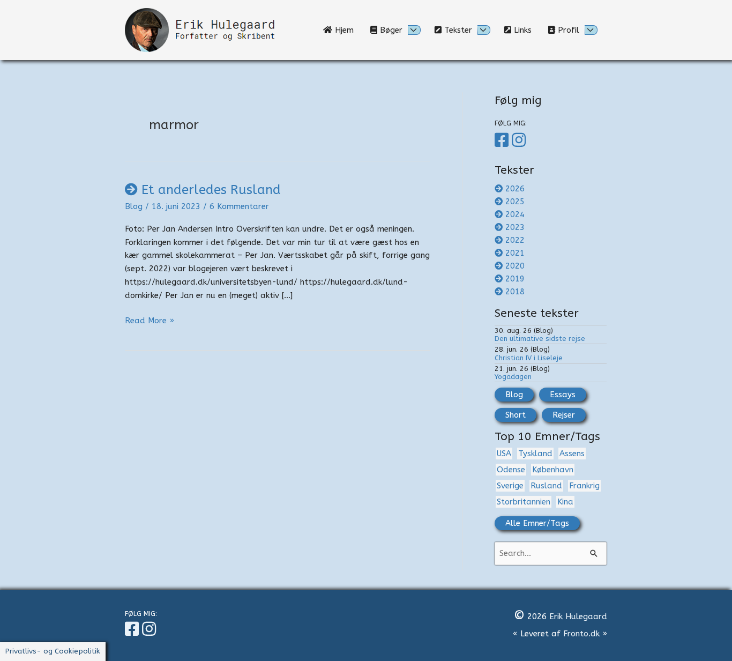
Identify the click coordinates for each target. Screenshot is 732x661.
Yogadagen (513, 377)
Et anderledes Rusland (211, 189)
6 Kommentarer (239, 206)
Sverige (510, 486)
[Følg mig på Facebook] (503, 140)
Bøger (389, 30)
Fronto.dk (581, 633)
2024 (515, 214)
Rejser (563, 415)
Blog (134, 206)
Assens (572, 453)
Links (525, 30)
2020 (515, 266)
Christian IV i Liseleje (529, 358)
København (552, 469)
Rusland (546, 486)
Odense (511, 469)
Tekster (457, 30)
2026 (515, 189)
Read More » (149, 321)
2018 (515, 291)
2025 (515, 201)
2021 (515, 253)
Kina (565, 502)
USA (504, 453)
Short (515, 415)
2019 (515, 279)
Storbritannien (523, 502)
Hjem (347, 30)
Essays (563, 394)
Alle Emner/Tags (537, 523)
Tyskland (535, 453)
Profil (567, 30)
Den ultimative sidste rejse (540, 339)
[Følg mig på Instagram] (520, 140)
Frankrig (584, 486)
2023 (515, 227)
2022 (515, 240)
